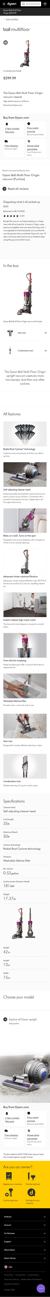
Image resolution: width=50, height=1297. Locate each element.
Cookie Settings (33, 1275)
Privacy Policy (8, 1275)
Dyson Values (10, 1258)
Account (7, 1225)
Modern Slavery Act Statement (31, 1279)
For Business (9, 1233)
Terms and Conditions (11, 1279)
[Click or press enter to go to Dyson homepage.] (11, 5)
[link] (15, 189)
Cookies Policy (20, 1275)
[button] (25, 333)
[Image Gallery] (5, 42)
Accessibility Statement (11, 1284)
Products (7, 1217)
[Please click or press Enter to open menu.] (4, 4)
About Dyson (9, 1250)
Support (7, 1241)
